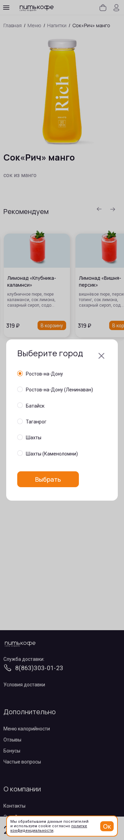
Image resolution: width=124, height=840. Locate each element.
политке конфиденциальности (48, 828)
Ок (107, 826)
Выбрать (48, 479)
